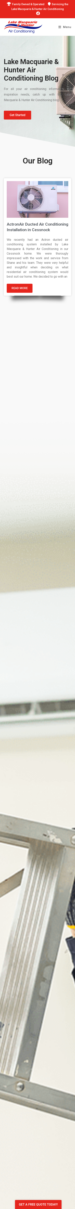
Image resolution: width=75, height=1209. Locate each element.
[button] (17, 115)
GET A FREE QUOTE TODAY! (38, 1204)
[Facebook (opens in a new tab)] (37, 13)
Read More (20, 288)
